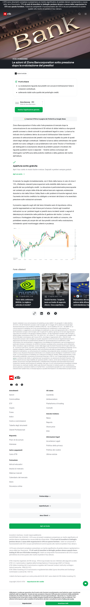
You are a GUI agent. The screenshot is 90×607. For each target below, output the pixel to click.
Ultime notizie (51, 454)
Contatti (49, 408)
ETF (10, 403)
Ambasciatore (51, 399)
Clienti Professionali (17, 430)
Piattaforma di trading (55, 403)
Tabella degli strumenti (18, 425)
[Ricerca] (79, 14)
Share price (50, 426)
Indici (11, 416)
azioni (15, 358)
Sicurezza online (15, 486)
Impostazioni (27, 603)
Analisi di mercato (16, 468)
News (48, 418)
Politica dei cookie (53, 450)
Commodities (14, 399)
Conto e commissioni (17, 421)
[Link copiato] (34, 313)
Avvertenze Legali (53, 441)
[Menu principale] (85, 14)
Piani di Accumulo (16, 440)
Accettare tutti (63, 603)
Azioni (11, 395)
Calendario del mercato (18, 477)
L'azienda (50, 395)
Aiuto (11, 482)
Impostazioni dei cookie (35, 582)
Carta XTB (13, 454)
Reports (49, 422)
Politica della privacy (54, 445)
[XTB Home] (6, 14)
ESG (48, 431)
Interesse (12, 444)
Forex (11, 412)
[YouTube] (11, 385)
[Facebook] (48, 313)
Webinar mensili (15, 473)
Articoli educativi (15, 464)
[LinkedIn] (41, 313)
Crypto (11, 408)
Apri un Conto (45, 526)
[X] (55, 313)
